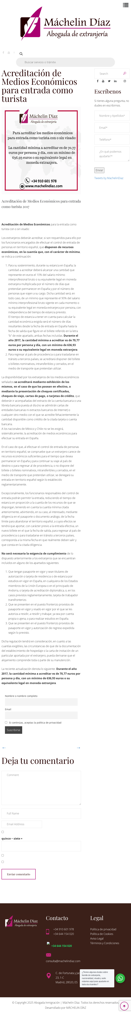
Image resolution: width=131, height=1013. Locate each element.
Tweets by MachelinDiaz (108, 178)
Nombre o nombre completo (21, 696)
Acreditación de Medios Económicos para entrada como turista (39, 85)
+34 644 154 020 (61, 946)
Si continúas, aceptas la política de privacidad (34, 722)
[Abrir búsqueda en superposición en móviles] (65, 58)
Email (8, 709)
